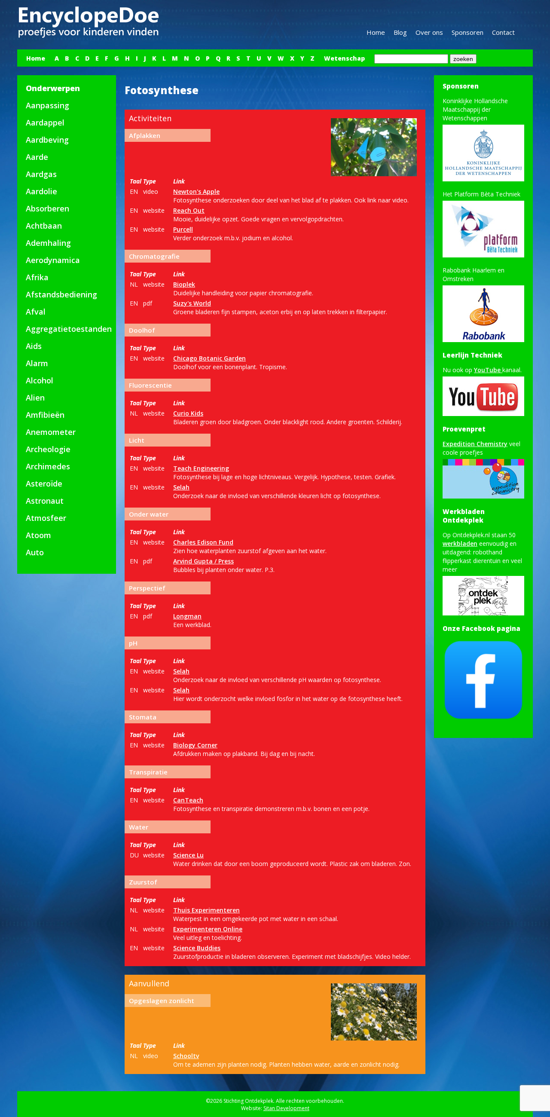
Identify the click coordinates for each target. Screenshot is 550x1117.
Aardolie (41, 191)
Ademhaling (48, 243)
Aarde (37, 157)
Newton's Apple (196, 191)
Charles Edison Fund (203, 542)
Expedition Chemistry (475, 444)
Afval (36, 311)
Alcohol (39, 380)
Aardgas (41, 174)
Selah (181, 487)
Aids (34, 346)
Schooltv (186, 1056)
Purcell (183, 229)
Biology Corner (195, 745)
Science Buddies (196, 948)
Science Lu (188, 855)
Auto (35, 552)
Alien (35, 397)
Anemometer (51, 432)
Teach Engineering (201, 468)
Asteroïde (44, 483)
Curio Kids (188, 413)
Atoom (38, 535)
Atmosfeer (46, 518)
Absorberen (47, 208)
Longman (187, 616)
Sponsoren (467, 32)
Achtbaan (44, 225)
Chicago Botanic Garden (209, 358)
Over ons (429, 32)
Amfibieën (45, 415)
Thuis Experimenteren (206, 910)
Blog (400, 32)
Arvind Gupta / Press (203, 561)
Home (376, 32)
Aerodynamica (53, 260)
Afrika (37, 277)
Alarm (37, 363)
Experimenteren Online (207, 929)
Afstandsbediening (61, 294)
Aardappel (45, 122)
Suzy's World (192, 303)
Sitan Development (286, 1108)
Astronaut (45, 501)
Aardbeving (47, 140)
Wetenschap (344, 58)
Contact (503, 32)
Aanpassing (47, 105)
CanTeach (188, 800)
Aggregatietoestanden (69, 329)
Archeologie (48, 449)
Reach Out (189, 210)
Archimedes (48, 466)
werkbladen (460, 543)
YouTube (488, 370)
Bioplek (184, 284)
